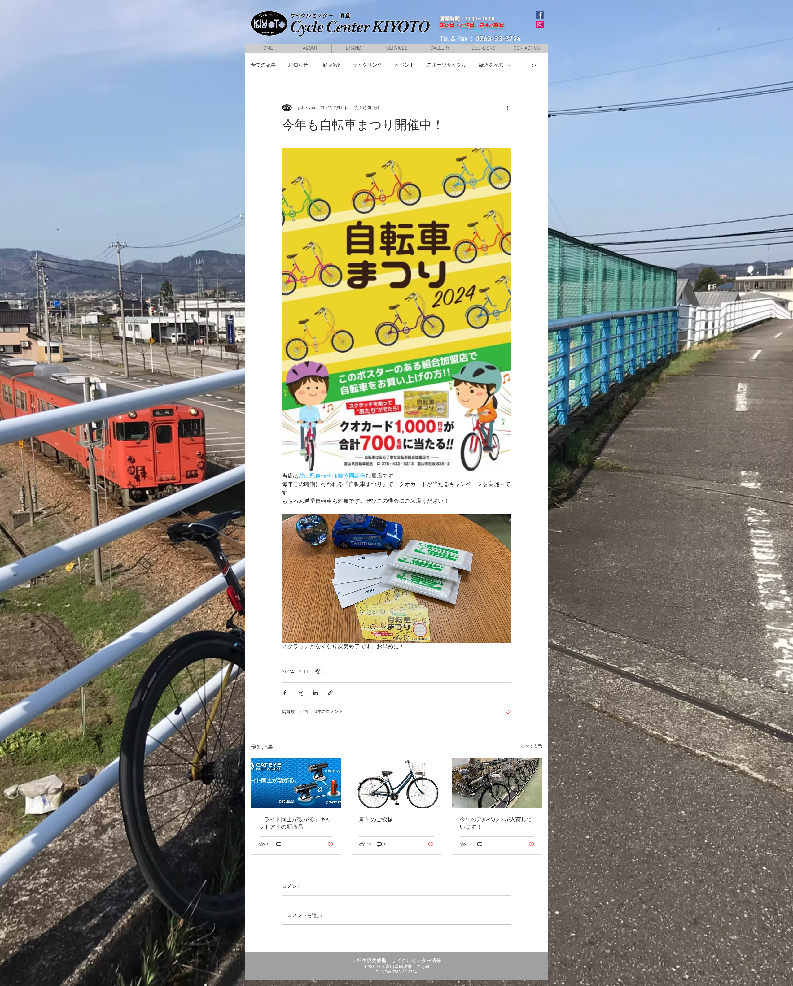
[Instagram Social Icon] (540, 24)
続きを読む (491, 65)
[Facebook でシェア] (285, 693)
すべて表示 (531, 746)
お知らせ (298, 65)
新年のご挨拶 (376, 820)
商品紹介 (330, 65)
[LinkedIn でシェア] (315, 693)
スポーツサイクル (447, 65)
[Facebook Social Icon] (540, 15)
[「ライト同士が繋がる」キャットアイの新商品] (296, 783)
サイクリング (367, 65)
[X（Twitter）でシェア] (300, 693)
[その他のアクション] (507, 107)
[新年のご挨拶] (396, 783)
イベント (404, 65)
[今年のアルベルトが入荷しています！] (497, 783)
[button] (353, 48)
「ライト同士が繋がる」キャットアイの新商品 (295, 824)
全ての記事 (263, 65)
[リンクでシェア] (330, 693)
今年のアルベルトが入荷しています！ (496, 824)
